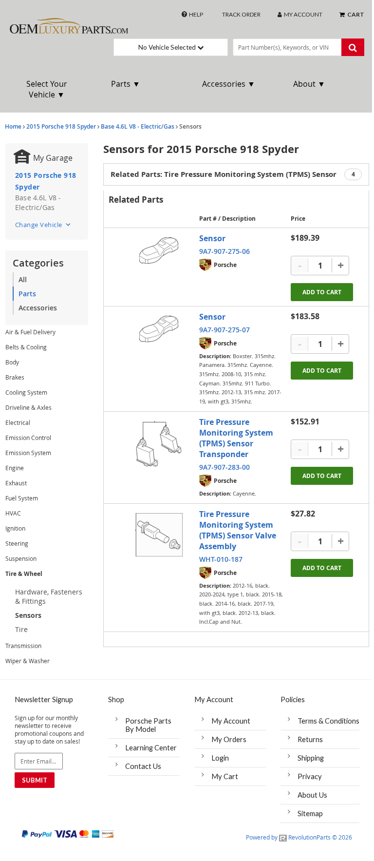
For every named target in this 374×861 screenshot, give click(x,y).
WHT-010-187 (221, 559)
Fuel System (21, 498)
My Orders (228, 739)
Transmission (23, 646)
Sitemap (310, 813)
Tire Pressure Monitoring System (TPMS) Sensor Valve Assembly (237, 530)
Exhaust (16, 483)
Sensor (212, 238)
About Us (312, 795)
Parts (27, 293)
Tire (21, 629)
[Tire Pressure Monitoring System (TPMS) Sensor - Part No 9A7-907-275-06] (159, 250)
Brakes (14, 377)
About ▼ (309, 83)
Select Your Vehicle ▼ (46, 89)
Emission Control (28, 437)
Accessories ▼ (228, 83)
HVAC (13, 513)
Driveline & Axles (28, 407)
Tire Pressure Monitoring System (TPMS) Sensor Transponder (236, 438)
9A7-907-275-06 (224, 251)
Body (12, 362)
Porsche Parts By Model (148, 725)
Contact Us (143, 766)
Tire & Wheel (23, 574)
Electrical (17, 422)
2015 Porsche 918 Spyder (61, 126)
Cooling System (26, 392)
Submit (34, 780)
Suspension (21, 558)
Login (220, 758)
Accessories (38, 307)
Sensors (28, 615)
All (23, 279)
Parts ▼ (125, 83)
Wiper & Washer (27, 661)
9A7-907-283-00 (224, 467)
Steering (16, 543)
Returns (310, 739)
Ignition (15, 528)
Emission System (28, 453)
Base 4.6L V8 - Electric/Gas (137, 126)
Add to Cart (321, 292)
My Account (230, 721)
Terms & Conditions (328, 721)
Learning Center (151, 748)
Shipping (311, 758)
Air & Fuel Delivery (30, 332)
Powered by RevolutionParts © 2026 (299, 837)
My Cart (224, 776)
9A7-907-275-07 (224, 329)
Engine (14, 468)
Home (13, 126)
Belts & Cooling (26, 347)
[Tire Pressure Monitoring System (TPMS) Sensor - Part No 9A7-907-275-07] (159, 329)
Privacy (310, 776)
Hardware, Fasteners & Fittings (48, 596)
